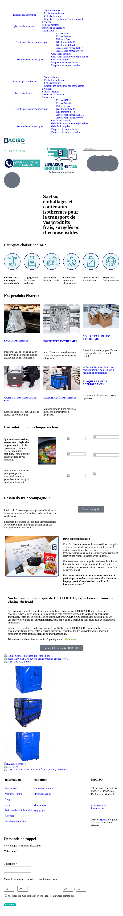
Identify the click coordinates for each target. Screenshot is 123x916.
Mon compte (40, 805)
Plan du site (10, 788)
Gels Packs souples (61, 53)
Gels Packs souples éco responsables (69, 56)
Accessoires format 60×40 (69, 50)
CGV (7, 804)
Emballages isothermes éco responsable (64, 19)
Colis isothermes (52, 16)
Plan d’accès (97, 808)
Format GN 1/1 (64, 33)
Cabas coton (48, 30)
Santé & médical (50, 24)
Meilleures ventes (42, 794)
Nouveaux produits (43, 788)
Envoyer (10, 904)
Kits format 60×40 (65, 45)
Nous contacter (98, 805)
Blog (7, 799)
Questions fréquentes (15, 821)
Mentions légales (13, 794)
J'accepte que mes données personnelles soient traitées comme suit (41, 895)
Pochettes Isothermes (54, 13)
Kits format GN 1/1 (66, 42)
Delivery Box (63, 39)
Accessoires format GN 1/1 (70, 48)
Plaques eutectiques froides (64, 62)
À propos (9, 815)
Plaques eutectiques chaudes (65, 65)
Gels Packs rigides (60, 59)
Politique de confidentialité (18, 810)
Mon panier (39, 810)
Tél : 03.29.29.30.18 (14, 151)
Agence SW (105, 819)
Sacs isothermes (52, 10)
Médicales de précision (53, 27)
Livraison (47, 22)
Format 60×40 (63, 36)
